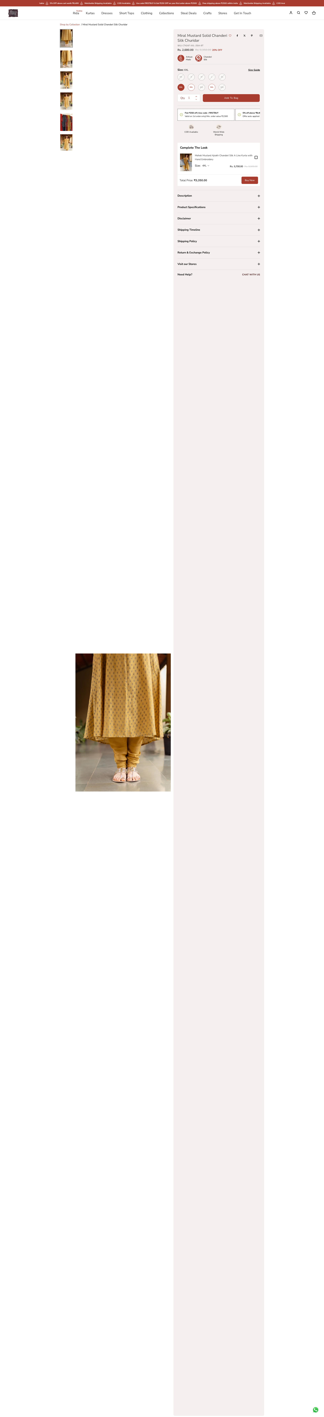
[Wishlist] (306, 13)
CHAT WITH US (251, 274)
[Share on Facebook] (237, 35)
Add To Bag (231, 98)
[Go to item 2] (66, 59)
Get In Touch (242, 13)
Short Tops (126, 13)
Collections (166, 13)
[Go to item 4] (66, 101)
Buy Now (250, 180)
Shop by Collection (70, 24)
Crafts (207, 13)
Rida (76, 13)
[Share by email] (261, 35)
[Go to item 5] (66, 122)
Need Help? (185, 274)
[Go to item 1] (66, 38)
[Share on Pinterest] (251, 35)
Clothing (146, 13)
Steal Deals (189, 13)
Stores (222, 13)
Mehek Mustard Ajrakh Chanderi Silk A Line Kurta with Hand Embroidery (223, 157)
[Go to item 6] (66, 143)
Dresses (107, 13)
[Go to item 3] (66, 80)
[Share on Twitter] (244, 35)
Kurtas (90, 13)
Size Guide (254, 70)
